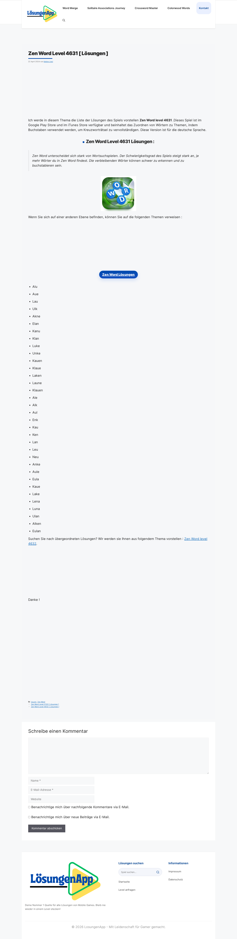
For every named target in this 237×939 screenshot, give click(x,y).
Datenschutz (175, 879)
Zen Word (41, 702)
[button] (63, 20)
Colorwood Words (179, 8)
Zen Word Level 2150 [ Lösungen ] (45, 704)
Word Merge (70, 8)
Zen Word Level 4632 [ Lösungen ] (45, 707)
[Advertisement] (125, 89)
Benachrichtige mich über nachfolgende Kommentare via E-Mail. (80, 807)
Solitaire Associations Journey (106, 8)
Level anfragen (126, 889)
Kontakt (204, 8)
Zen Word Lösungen (118, 274)
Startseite (124, 881)
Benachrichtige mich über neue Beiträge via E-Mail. (70, 817)
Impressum (174, 871)
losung (33, 702)
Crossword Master (146, 8)
